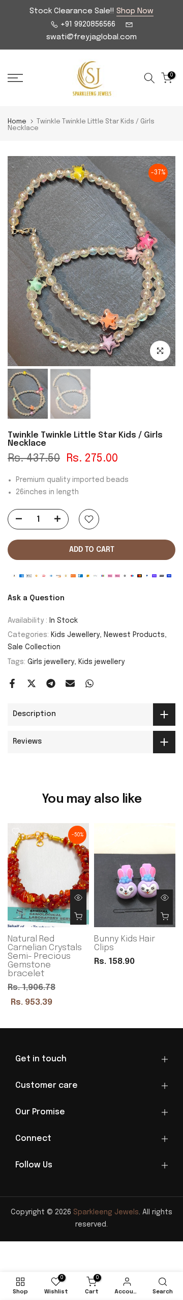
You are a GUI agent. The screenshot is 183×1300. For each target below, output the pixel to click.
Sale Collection (34, 647)
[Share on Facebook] (12, 683)
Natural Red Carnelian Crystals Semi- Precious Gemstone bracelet (45, 956)
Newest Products (134, 635)
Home (17, 121)
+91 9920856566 (86, 24)
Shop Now (135, 11)
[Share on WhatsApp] (89, 683)
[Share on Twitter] (31, 683)
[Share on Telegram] (50, 683)
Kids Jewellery (75, 635)
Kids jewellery (101, 662)
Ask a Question (36, 598)
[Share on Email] (70, 683)
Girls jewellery (50, 662)
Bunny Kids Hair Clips (124, 943)
